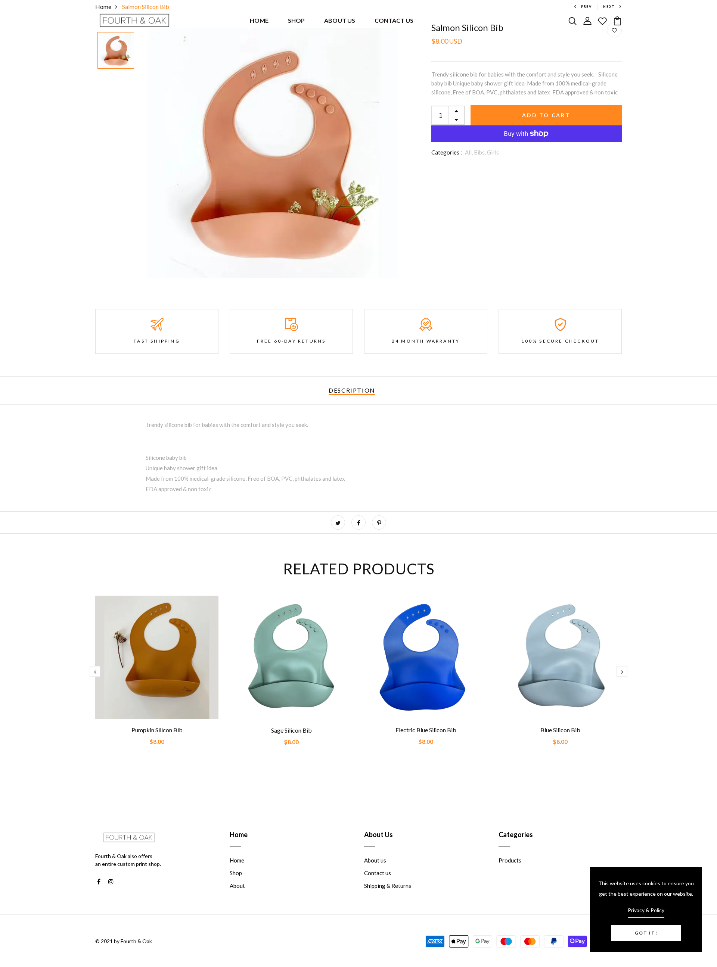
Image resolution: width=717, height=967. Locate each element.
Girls (493, 152)
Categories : (446, 152)
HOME (259, 20)
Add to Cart (546, 115)
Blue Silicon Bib (560, 729)
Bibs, (480, 152)
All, (469, 152)
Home (237, 860)
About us (375, 860)
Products (510, 860)
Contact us (377, 873)
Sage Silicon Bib (291, 730)
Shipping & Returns (387, 885)
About (237, 885)
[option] (115, 51)
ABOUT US (339, 20)
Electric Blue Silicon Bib (425, 729)
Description (352, 390)
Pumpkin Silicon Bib (157, 729)
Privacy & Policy (646, 910)
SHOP (296, 20)
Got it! (646, 933)
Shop (236, 873)
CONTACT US (394, 20)
